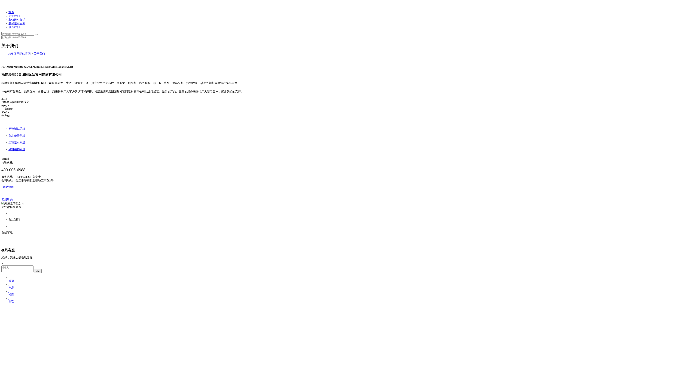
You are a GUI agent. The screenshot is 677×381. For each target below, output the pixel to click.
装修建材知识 (16, 19)
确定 (38, 271)
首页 (11, 12)
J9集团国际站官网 (19, 53)
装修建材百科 (16, 23)
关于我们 (14, 15)
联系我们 (14, 27)
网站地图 (8, 187)
